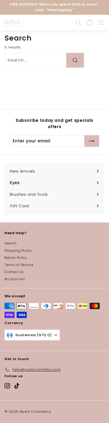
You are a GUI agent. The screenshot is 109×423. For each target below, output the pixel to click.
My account (14, 279)
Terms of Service (18, 265)
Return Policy (15, 257)
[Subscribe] (91, 141)
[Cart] (89, 22)
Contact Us (14, 272)
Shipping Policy (18, 250)
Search (10, 243)
